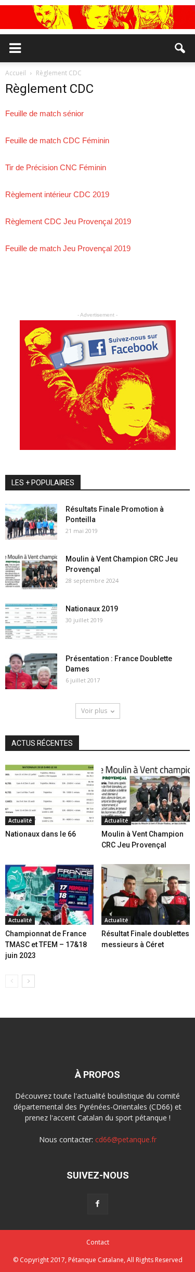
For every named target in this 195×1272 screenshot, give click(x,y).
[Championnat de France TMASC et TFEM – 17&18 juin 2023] (49, 894)
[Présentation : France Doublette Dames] (31, 671)
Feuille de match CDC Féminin (57, 140)
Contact (97, 1242)
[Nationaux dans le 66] (49, 794)
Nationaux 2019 (92, 609)
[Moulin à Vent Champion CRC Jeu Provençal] (31, 572)
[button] (180, 48)
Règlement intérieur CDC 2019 (57, 194)
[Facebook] (97, 1204)
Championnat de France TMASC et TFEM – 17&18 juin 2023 (46, 944)
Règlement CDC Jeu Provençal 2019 (68, 221)
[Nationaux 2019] (31, 621)
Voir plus (94, 710)
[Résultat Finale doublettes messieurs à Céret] (145, 894)
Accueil (16, 73)
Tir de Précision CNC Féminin (55, 167)
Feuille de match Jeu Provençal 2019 (68, 248)
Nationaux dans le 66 (40, 834)
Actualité (20, 820)
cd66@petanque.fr (126, 1139)
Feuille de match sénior (44, 113)
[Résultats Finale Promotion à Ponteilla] (31, 522)
